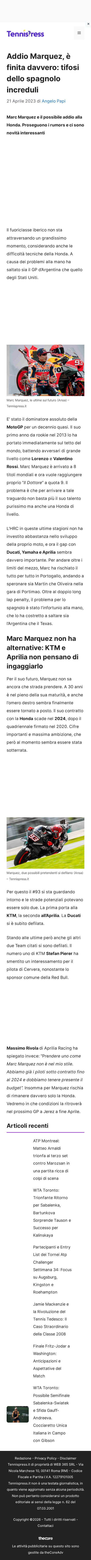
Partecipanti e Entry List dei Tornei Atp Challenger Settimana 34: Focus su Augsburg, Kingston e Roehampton (52, 1269)
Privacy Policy (46, 1458)
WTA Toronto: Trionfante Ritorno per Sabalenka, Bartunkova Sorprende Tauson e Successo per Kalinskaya (52, 1213)
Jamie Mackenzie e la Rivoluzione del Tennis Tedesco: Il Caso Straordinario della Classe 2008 (51, 1319)
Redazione (23, 1458)
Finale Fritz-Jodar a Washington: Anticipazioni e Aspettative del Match (51, 1361)
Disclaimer (68, 1458)
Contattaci (45, 1526)
